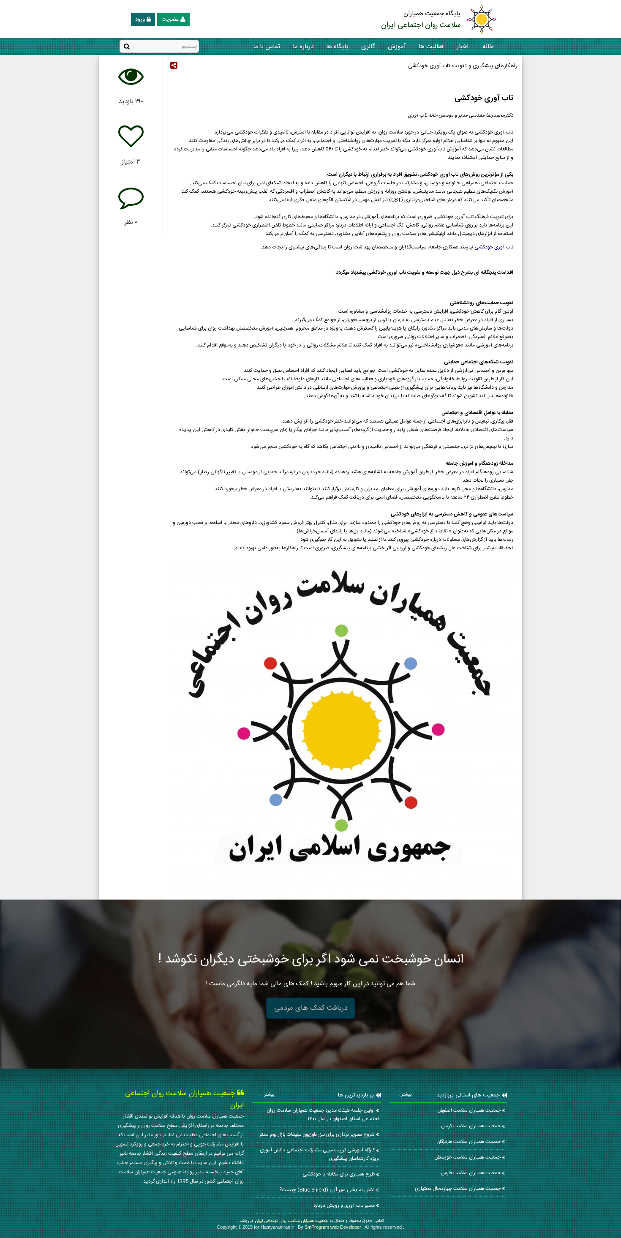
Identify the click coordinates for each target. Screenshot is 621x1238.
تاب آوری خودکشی (493, 247)
